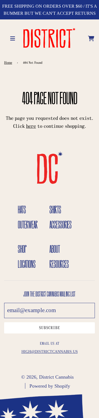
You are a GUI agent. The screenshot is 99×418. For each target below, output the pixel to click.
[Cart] (91, 38)
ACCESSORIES (61, 224)
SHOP (22, 249)
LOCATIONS (26, 264)
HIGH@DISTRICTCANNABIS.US (49, 352)
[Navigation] (13, 38)
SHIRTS (55, 209)
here (31, 126)
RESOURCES (59, 264)
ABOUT (55, 249)
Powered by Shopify (49, 386)
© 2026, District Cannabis (47, 377)
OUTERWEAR (28, 224)
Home (8, 63)
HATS (22, 209)
